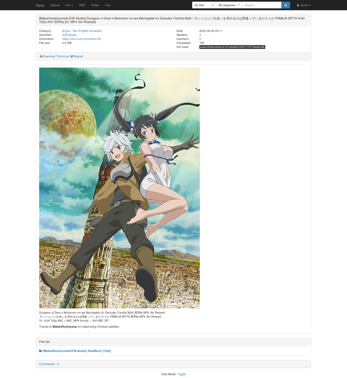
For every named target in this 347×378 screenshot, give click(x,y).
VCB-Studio (69, 35)
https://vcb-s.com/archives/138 (81, 39)
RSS (82, 5)
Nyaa (40, 5)
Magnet (78, 56)
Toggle (181, 374)
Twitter (95, 5)
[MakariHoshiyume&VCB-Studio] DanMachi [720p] (77, 351)
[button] (204, 5)
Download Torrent (54, 56)
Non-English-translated (87, 31)
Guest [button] (304, 5)
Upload (54, 5)
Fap (107, 5)
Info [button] (68, 5)
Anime (66, 31)
